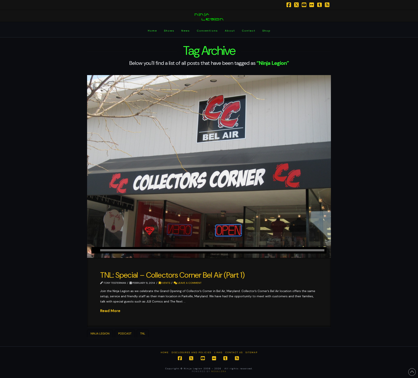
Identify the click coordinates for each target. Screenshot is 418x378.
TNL (142, 333)
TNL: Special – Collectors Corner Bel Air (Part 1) (172, 275)
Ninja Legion (100, 333)
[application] (209, 250)
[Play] (94, 250)
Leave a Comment (189, 283)
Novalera (218, 371)
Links (218, 352)
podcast (124, 333)
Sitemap (252, 352)
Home (165, 352)
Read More (110, 310)
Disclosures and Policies (191, 352)
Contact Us (234, 352)
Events (165, 283)
